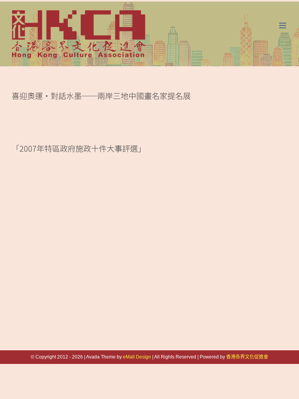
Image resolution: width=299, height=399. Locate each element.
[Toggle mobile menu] (283, 25)
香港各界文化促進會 (247, 357)
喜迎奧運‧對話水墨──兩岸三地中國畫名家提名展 (101, 95)
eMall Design (137, 357)
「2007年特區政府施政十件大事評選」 (79, 148)
